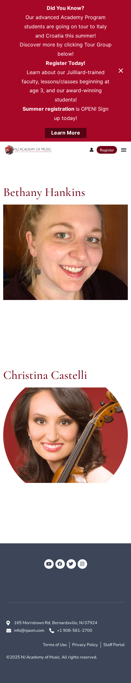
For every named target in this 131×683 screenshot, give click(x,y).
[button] (123, 150)
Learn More (65, 132)
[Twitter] (71, 564)
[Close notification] (121, 70)
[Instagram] (82, 564)
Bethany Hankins (44, 192)
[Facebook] (60, 564)
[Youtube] (49, 564)
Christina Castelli (45, 375)
